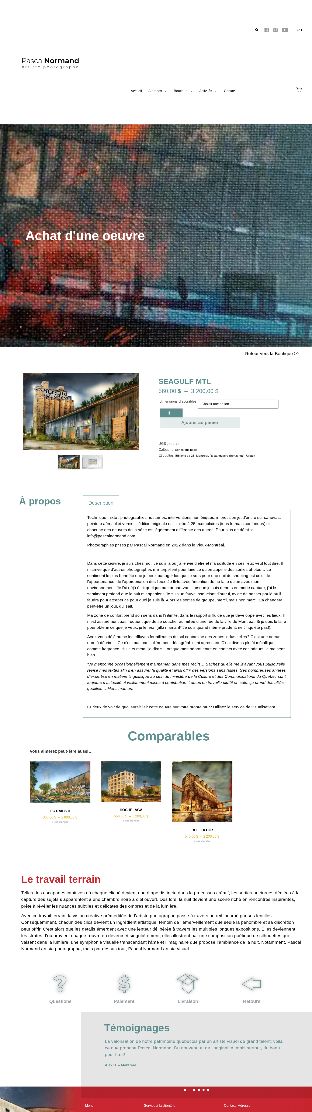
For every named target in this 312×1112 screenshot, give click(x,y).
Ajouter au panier (199, 422)
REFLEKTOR (202, 830)
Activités (205, 91)
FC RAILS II (60, 811)
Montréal (202, 455)
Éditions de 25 (184, 455)
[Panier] (299, 90)
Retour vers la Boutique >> (272, 353)
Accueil (136, 91)
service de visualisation (253, 707)
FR (303, 29)
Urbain (250, 455)
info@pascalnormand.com (111, 536)
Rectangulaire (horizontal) (227, 455)
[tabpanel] (187, 614)
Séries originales (186, 449)
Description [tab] (100, 503)
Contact (230, 91)
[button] (256, 30)
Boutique (180, 91)
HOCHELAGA (131, 810)
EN (299, 29)
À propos (155, 91)
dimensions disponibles (178, 401)
